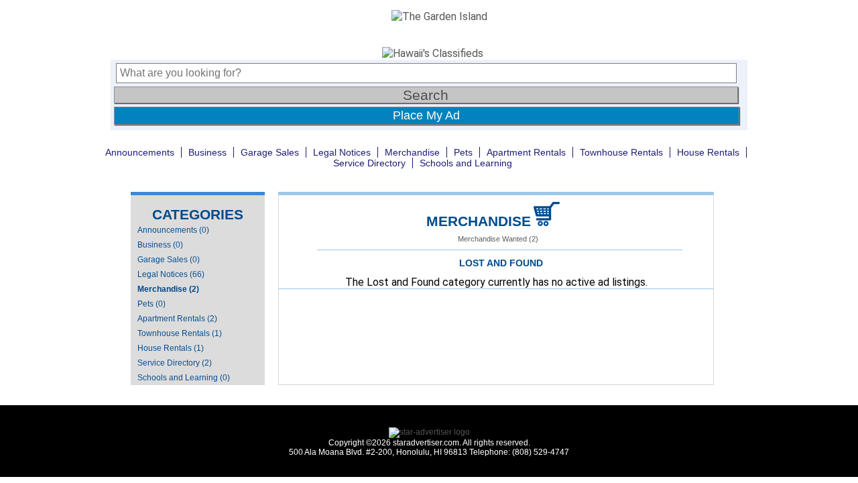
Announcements (139, 152)
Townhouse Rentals (621, 152)
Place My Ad (426, 115)
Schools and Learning (466, 163)
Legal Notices (342, 152)
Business (207, 152)
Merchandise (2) (168, 289)
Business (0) (160, 245)
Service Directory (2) (174, 363)
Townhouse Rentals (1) (179, 333)
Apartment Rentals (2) (177, 318)
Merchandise (412, 152)
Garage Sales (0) (168, 259)
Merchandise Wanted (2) (498, 239)
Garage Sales (270, 152)
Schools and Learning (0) (183, 377)
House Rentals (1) (170, 348)
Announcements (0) (173, 230)
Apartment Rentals (526, 152)
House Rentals (708, 152)
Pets (463, 152)
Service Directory (369, 163)
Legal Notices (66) (170, 274)
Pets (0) (151, 304)
